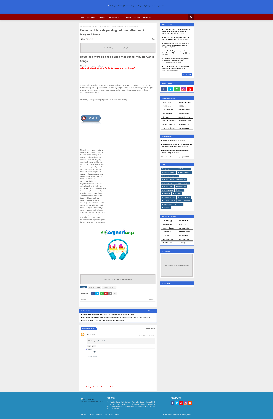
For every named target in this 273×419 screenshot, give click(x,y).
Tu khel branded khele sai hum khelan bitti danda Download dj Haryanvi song (108, 315)
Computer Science (184, 110)
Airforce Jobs (167, 232)
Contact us (177, 415)
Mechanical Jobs (184, 113)
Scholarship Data (184, 117)
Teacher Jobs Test (168, 228)
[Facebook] (93, 293)
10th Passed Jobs (184, 239)
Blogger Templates (96, 414)
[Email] (110, 293)
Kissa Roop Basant (169, 201)
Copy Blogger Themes (112, 414)
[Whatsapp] (102, 293)
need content (168, 204)
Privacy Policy (186, 415)
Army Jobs (166, 235)
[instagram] (183, 89)
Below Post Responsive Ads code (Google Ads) (118, 279)
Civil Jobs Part (183, 221)
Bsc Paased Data (184, 128)
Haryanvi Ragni (168, 186)
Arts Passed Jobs (168, 110)
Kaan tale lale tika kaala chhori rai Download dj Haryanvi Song (103, 320)
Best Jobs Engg (167, 221)
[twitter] (170, 89)
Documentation (114, 17)
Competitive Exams (185, 102)
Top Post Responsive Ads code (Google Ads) (117, 48)
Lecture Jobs (167, 102)
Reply (89, 346)
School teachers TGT (169, 121)
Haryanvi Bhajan (169, 179)
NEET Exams (182, 106)
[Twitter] (97, 293)
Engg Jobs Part (167, 224)
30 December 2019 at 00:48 (146, 335)
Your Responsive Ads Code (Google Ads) (177, 265)
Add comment (92, 356)
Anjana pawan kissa (170, 169)
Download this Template (142, 17)
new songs (179, 204)
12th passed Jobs (168, 239)
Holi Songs (178, 194)
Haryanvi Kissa (168, 183)
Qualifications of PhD (170, 124)
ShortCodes (126, 17)
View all (151, 311)
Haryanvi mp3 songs (91, 26)
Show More (187, 74)
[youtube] (190, 89)
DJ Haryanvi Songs (94, 287)
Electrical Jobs (167, 113)
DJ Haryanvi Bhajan (169, 172)
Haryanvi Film (182, 179)
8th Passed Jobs (184, 228)
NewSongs (167, 208)
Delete (94, 346)
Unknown (91, 335)
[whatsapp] (177, 89)
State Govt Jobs (167, 243)
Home (82, 17)
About (170, 415)
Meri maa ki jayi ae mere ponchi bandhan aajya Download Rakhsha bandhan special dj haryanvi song (116, 317)
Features (102, 17)
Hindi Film (180, 190)
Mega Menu (91, 17)
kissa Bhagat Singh (169, 197)
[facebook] (164, 89)
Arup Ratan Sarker (100, 341)
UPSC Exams (167, 106)
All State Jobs (183, 243)
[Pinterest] (106, 293)
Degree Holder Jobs (169, 128)
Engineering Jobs (184, 124)
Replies (90, 349)
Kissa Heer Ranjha (184, 197)
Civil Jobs (165, 117)
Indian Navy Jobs (184, 232)
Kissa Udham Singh (185, 201)
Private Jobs (182, 224)
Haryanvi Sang (181, 186)
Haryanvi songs (168, 190)
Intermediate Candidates (186, 121)
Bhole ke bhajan (185, 169)
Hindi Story (167, 194)
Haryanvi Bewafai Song (171, 176)
